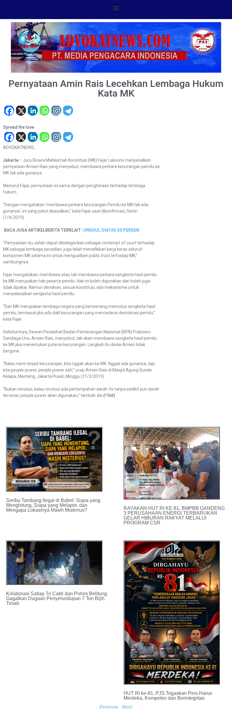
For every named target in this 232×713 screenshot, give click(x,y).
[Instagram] (56, 111)
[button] (116, 8)
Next (127, 707)
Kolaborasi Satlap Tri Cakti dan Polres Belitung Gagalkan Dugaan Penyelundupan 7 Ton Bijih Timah (56, 598)
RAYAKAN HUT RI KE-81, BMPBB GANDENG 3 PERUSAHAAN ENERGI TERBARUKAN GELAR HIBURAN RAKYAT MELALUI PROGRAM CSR (174, 515)
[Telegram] (68, 111)
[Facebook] (9, 111)
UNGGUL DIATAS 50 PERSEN (111, 230)
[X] (20, 111)
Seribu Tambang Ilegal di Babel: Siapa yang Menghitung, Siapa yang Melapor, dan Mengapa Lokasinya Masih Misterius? (53, 505)
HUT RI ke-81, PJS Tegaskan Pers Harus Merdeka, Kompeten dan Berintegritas (168, 696)
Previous (108, 707)
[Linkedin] (32, 111)
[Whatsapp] (44, 111)
